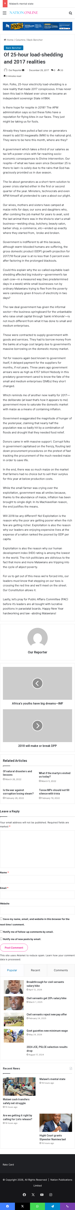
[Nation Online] (23, 13)
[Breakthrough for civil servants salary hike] (14, 987)
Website (4, 903)
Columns (20, 39)
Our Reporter (15, 70)
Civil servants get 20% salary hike (46, 998)
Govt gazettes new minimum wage (47, 1030)
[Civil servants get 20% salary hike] (14, 1003)
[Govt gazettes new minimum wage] (14, 1036)
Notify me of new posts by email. (22, 939)
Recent (35, 970)
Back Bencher (35, 39)
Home (9, 39)
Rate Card (8, 1164)
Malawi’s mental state (21, 3)
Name (4, 872)
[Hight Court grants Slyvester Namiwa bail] (56, 1123)
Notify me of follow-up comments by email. (28, 931)
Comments (61, 970)
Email (4, 888)
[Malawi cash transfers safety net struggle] (19, 1086)
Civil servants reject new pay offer (47, 1014)
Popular (12, 970)
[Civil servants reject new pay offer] (14, 1019)
